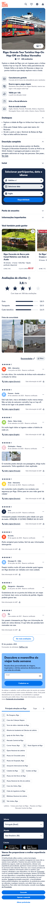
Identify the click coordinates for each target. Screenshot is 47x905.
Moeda (6, 831)
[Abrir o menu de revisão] (43, 369)
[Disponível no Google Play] (11, 848)
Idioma (6, 819)
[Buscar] (26, 4)
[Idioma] (37, 4)
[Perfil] (42, 4)
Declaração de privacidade (15, 699)
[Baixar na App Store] (30, 848)
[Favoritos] (31, 4)
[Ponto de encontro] (42, 210)
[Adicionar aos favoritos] (33, 231)
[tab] (16, 709)
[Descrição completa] (42, 141)
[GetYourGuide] (5, 4)
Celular (6, 843)
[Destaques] (42, 117)
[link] (18, 250)
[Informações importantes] (42, 217)
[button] (23, 59)
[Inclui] (42, 163)
